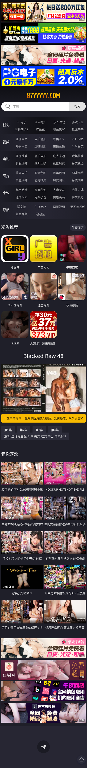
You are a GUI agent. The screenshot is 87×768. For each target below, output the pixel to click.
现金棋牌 (59, 129)
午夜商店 (40, 207)
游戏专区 (78, 122)
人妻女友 (59, 190)
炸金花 (40, 129)
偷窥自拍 (21, 173)
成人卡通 (59, 156)
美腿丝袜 (21, 180)
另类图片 (78, 180)
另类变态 (78, 163)
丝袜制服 (40, 146)
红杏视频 (21, 214)
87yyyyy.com (43, 95)
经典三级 (40, 163)
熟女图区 (59, 180)
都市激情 (21, 190)
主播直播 (59, 146)
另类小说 (40, 197)
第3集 (39, 430)
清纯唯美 (40, 180)
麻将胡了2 (21, 129)
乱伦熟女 (59, 163)
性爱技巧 (78, 197)
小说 (6, 193)
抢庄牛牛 (78, 129)
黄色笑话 (59, 197)
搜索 (77, 106)
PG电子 (21, 122)
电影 (6, 159)
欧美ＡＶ (59, 139)
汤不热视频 (77, 207)
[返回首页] (81, 759)
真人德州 (40, 122)
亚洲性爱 (21, 156)
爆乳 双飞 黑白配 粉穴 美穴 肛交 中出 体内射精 (35, 436)
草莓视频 (59, 207)
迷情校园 (21, 197)
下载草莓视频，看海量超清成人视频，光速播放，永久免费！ (43, 418)
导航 (6, 209)
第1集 (8, 430)
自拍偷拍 (40, 139)
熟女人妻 (21, 146)
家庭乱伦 (40, 190)
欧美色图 (59, 173)
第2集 (23, 430)
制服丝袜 (21, 163)
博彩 (6, 125)
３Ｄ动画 (78, 139)
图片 (6, 176)
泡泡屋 (40, 214)
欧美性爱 (78, 156)
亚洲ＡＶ (21, 139)
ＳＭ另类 (78, 146)
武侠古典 (78, 190)
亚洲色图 (40, 173)
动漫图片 (78, 173)
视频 (6, 142)
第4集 (55, 430)
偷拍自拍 (40, 156)
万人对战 (59, 122)
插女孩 (21, 207)
